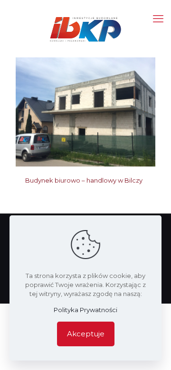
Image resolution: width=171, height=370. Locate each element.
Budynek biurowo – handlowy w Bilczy (83, 180)
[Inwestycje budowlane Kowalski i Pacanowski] (85, 28)
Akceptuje (85, 333)
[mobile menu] (158, 19)
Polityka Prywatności (85, 310)
